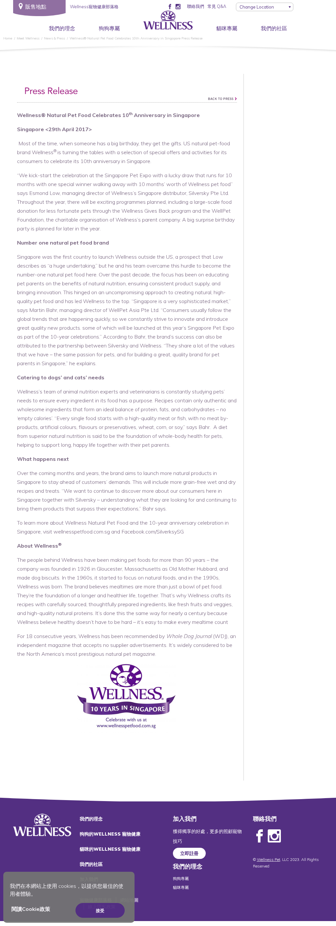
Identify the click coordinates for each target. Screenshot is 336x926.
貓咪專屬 (226, 28)
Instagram (274, 836)
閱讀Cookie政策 (30, 909)
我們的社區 (274, 28)
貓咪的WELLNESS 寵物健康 (110, 849)
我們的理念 (62, 28)
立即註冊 (189, 853)
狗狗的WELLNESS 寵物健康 (110, 834)
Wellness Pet (268, 859)
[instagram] (178, 6)
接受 (100, 910)
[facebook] (169, 6)
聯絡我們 (195, 6)
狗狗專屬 (109, 28)
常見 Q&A (216, 6)
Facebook (259, 836)
